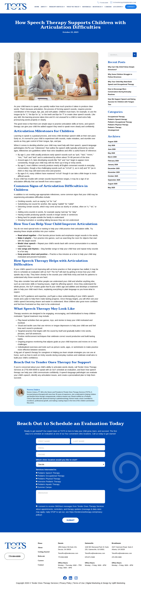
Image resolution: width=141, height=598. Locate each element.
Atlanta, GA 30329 (118, 549)
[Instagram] (76, 578)
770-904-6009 (63, 557)
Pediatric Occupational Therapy (120, 122)
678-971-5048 (90, 557)
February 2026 (113, 161)
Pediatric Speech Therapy (49, 473)
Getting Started (43, 552)
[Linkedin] (70, 578)
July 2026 (111, 145)
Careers (108, 6)
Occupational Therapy (116, 117)
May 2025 (111, 188)
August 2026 (112, 142)
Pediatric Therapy (114, 127)
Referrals (86, 6)
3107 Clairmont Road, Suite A (122, 547)
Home (37, 6)
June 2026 (111, 149)
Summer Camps (45, 487)
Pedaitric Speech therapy (117, 119)
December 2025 (114, 168)
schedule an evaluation (66, 370)
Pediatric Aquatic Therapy (48, 484)
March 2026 (112, 157)
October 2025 (113, 176)
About (43, 6)
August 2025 (112, 184)
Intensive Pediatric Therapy (49, 481)
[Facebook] (65, 578)
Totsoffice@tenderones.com (68, 553)
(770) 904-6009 (30, 370)
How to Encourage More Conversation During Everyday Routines (119, 91)
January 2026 (113, 165)
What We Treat (73, 6)
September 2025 (114, 180)
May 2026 (111, 153)
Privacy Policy (65, 583)
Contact (130, 6)
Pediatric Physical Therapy (118, 125)
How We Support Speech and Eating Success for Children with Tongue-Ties (121, 101)
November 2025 (114, 172)
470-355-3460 (117, 557)
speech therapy (31, 352)
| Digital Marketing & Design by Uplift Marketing (105, 583)
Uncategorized (113, 130)
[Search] (135, 54)
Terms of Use (79, 583)
